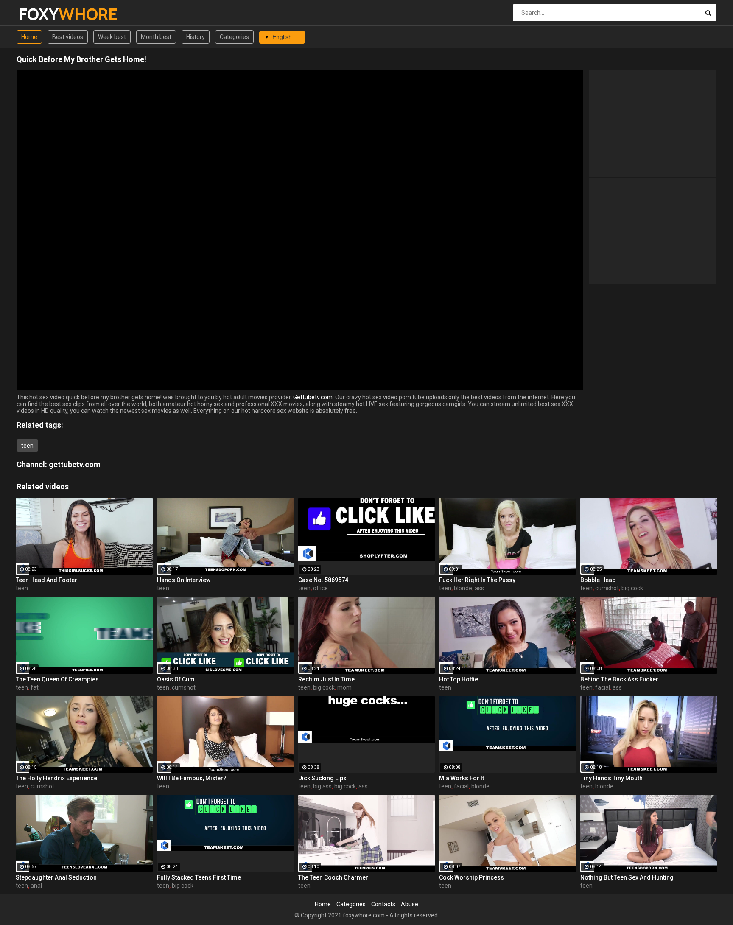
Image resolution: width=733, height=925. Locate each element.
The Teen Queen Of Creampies (57, 679)
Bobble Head (598, 580)
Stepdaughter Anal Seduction (56, 877)
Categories (234, 37)
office (320, 588)
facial (602, 687)
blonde (463, 588)
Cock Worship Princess (471, 877)
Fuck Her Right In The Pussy (477, 580)
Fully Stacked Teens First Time (199, 877)
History (195, 37)
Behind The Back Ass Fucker (619, 679)
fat (35, 687)
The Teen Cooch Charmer (333, 877)
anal (36, 885)
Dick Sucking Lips (322, 778)
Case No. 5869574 (323, 580)
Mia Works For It (461, 778)
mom (344, 687)
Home (29, 37)
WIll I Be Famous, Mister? (192, 778)
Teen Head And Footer (46, 580)
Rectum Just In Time (326, 679)
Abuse (409, 904)
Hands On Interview (183, 580)
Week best (112, 37)
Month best (156, 37)
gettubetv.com (75, 464)
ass (479, 588)
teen (27, 445)
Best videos (67, 37)
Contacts (383, 904)
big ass (322, 786)
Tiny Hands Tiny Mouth (611, 778)
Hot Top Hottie (458, 679)
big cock (632, 588)
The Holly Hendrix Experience (56, 778)
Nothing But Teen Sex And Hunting (627, 877)
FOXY (41, 14)
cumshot (607, 588)
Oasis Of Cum (176, 679)
